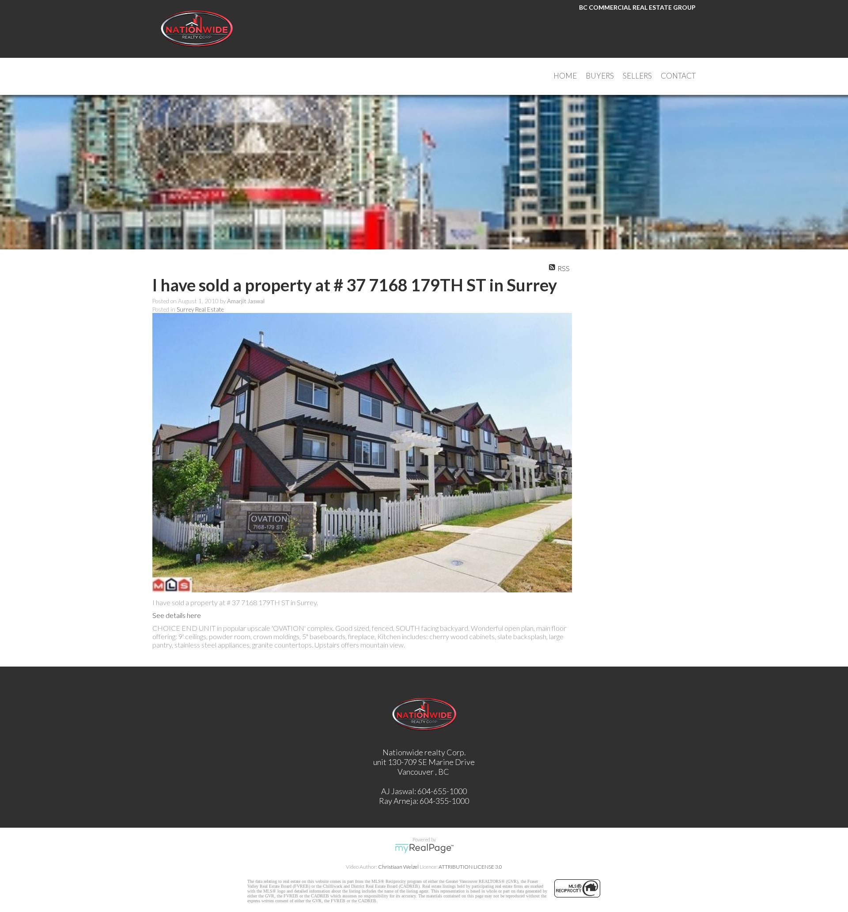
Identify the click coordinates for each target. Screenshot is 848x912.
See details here (176, 615)
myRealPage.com (424, 848)
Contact (678, 75)
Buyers (600, 75)
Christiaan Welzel (398, 866)
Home (565, 75)
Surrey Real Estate (200, 309)
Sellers (637, 75)
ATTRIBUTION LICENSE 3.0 (470, 866)
